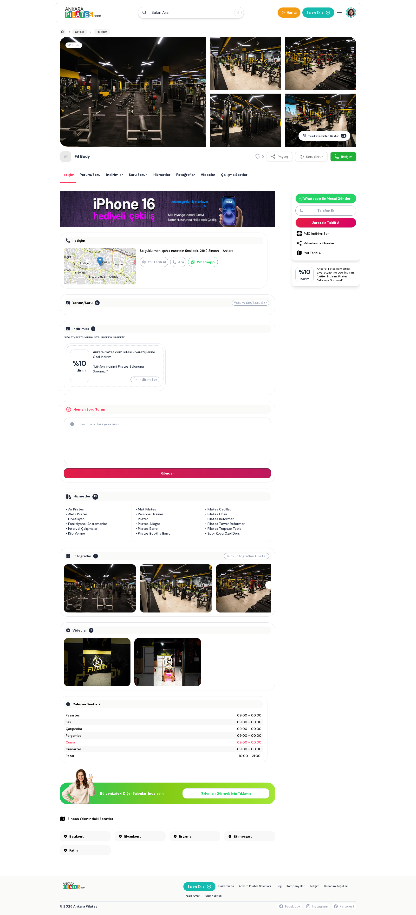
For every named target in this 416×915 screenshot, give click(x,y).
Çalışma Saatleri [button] (234, 174)
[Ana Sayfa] (83, 12)
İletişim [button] (68, 174)
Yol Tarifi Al (157, 262)
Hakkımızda (226, 886)
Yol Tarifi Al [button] (312, 253)
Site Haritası (213, 896)
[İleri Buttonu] (269, 585)
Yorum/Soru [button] (90, 174)
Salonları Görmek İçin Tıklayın (226, 793)
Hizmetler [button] (161, 174)
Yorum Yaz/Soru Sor (250, 303)
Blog (279, 886)
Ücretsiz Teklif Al (326, 222)
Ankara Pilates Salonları (255, 886)
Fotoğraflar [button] (185, 174)
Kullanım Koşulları (336, 886)
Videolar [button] (208, 174)
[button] (191, 12)
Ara (181, 262)
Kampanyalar (295, 886)
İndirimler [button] (114, 174)
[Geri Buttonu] (66, 585)
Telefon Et (326, 210)
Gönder (167, 473)
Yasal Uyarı (193, 896)
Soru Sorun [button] (138, 174)
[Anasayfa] (62, 32)
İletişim (314, 886)
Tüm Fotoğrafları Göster (326, 136)
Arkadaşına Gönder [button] (319, 243)
